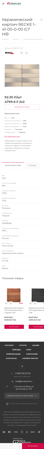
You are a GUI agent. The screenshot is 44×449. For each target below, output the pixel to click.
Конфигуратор (30, 358)
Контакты (11, 358)
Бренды (16, 350)
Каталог (9, 345)
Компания (32, 354)
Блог (29, 350)
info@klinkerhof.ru (23, 381)
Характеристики (13, 165)
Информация (13, 354)
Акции (35, 345)
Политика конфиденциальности (24, 404)
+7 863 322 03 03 (23, 373)
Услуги (23, 345)
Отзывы (32, 165)
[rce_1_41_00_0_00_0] (22, 75)
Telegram (22, 366)
